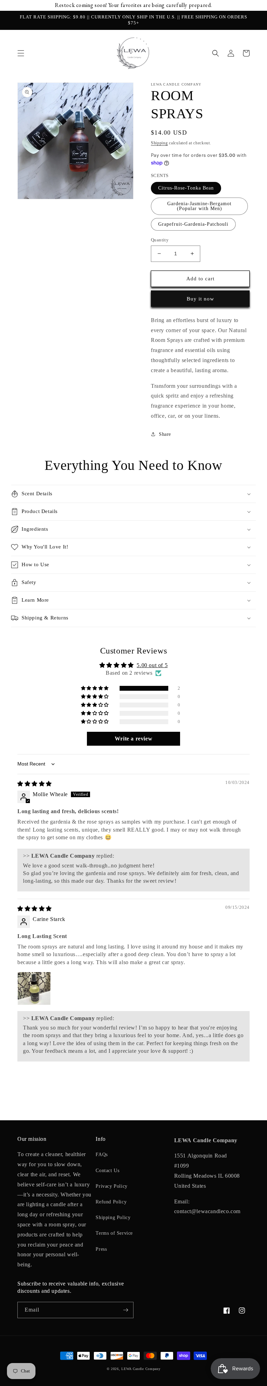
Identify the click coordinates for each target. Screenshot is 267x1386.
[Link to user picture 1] (34, 988)
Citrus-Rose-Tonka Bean (186, 188)
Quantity (160, 239)
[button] (21, 53)
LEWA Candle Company (140, 1369)
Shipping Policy (113, 1217)
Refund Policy (111, 1201)
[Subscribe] (125, 1310)
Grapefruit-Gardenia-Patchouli (193, 224)
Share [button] (165, 434)
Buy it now (200, 299)
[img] (34, 784)
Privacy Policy (111, 1186)
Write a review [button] (133, 739)
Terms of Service (114, 1233)
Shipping (159, 143)
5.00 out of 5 (152, 665)
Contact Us (107, 1170)
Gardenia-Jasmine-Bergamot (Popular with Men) (199, 206)
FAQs (101, 1154)
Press (101, 1249)
